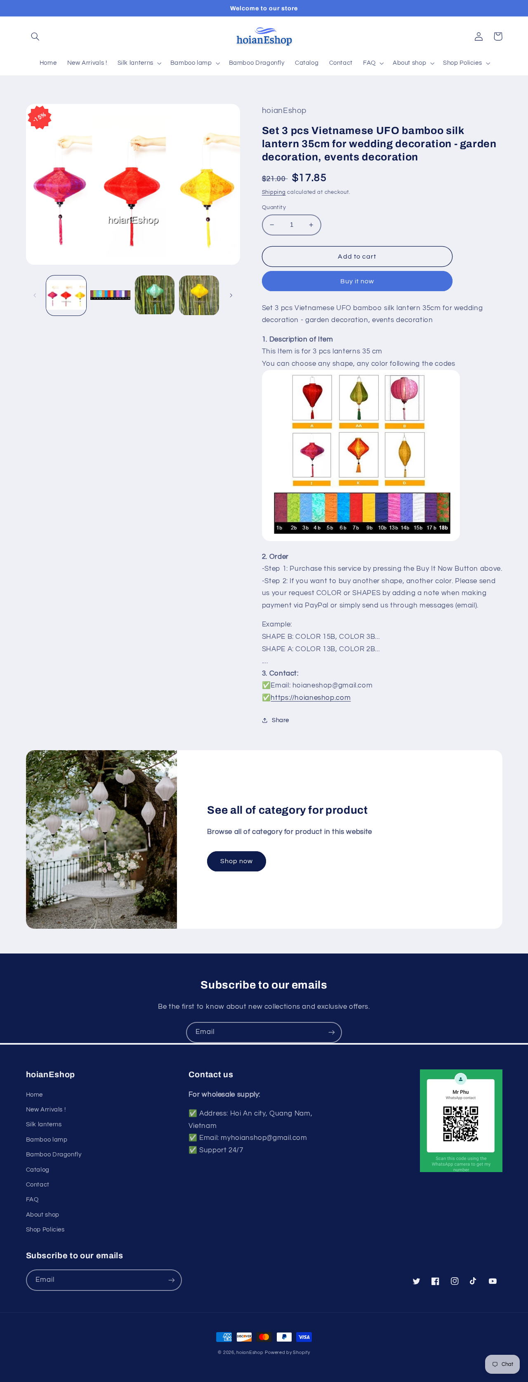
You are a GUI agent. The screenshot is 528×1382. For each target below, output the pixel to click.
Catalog (38, 1170)
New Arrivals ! (46, 1110)
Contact (38, 1185)
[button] (35, 36)
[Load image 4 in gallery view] (199, 295)
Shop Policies (45, 1230)
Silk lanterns (44, 1124)
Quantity (274, 207)
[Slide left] (35, 296)
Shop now (236, 861)
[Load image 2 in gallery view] (110, 295)
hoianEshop (249, 1352)
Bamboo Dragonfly (54, 1154)
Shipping (274, 192)
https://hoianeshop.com (311, 698)
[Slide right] (231, 296)
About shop (42, 1215)
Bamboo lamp (47, 1140)
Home (34, 1095)
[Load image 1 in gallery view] (66, 295)
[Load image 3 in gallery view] (155, 295)
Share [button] (280, 720)
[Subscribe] (331, 1032)
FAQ (32, 1199)
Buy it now (357, 281)
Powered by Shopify (287, 1352)
